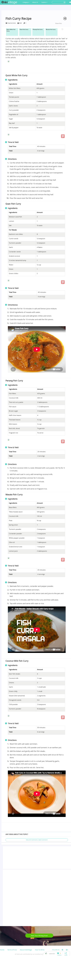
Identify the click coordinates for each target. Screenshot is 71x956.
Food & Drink (12, 23)
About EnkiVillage (26, 950)
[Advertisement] (37, 68)
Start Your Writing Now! (39, 935)
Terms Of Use (12, 950)
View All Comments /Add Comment (37, 840)
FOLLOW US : (56, 950)
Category (25, 2)
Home (2, 950)
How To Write (39, 950)
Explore (44, 2)
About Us (35, 2)
